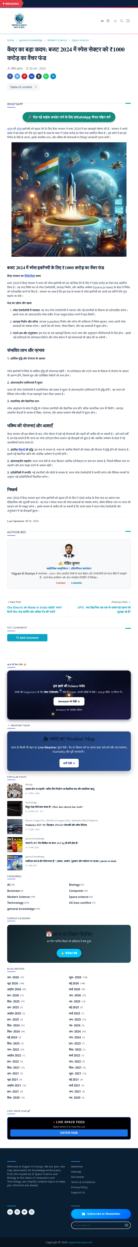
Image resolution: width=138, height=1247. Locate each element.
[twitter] (24, 1212)
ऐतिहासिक (29, 276)
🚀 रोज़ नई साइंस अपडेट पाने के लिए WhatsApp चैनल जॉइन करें (69, 117)
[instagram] (108, 21)
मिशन (22, 450)
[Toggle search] (121, 21)
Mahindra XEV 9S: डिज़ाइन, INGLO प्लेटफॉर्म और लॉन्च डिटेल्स (56, 825)
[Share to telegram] (53, 76)
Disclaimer (77, 1177)
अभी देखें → (69, 763)
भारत (9, 129)
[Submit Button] (126, 1225)
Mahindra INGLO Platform (85, 820)
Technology (31, 802)
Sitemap (76, 1171)
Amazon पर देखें (69, 701)
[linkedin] (102, 21)
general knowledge (34, 838)
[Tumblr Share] (39, 76)
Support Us (78, 1192)
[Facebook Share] (10, 76)
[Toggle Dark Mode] (115, 21)
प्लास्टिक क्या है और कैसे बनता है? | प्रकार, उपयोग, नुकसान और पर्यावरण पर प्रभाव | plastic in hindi (70, 861)
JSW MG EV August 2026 (58, 820)
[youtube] (17, 1212)
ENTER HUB (69, 1132)
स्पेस (19, 129)
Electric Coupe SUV (35, 820)
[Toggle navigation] (128, 21)
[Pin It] (24, 76)
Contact (61, 583)
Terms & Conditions (83, 1182)
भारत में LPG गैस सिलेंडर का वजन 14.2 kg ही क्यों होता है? (51, 843)
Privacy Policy (79, 1187)
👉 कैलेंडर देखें (69, 953)
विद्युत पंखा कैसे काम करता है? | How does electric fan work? (54, 807)
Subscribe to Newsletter (103, 1213)
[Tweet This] (17, 76)
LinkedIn (76, 583)
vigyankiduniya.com (80, 1242)
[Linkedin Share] (31, 76)
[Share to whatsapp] (46, 76)
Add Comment (29, 637)
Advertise (77, 1166)
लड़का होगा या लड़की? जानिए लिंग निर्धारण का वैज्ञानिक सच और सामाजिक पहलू (59, 789)
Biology (29, 784)
